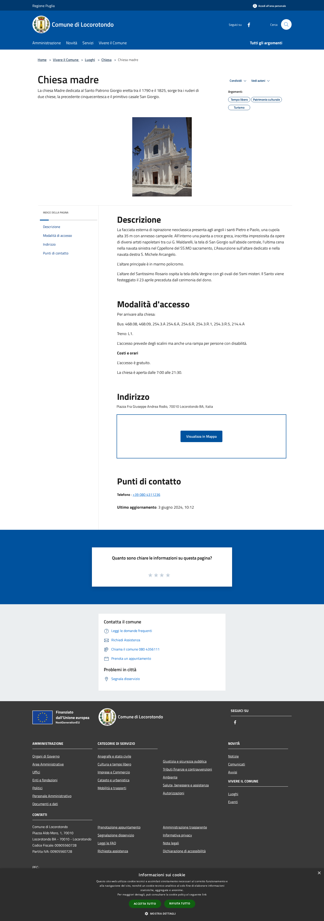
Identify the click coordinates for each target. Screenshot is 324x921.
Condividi (236, 80)
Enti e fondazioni (45, 780)
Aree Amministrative (48, 764)
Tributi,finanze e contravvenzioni (187, 769)
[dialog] (162, 894)
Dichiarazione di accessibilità (184, 851)
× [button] (319, 873)
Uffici (36, 772)
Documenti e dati (45, 803)
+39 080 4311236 (146, 494)
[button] (162, 913)
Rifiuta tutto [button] (179, 903)
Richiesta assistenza (113, 851)
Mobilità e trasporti (112, 788)
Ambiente (170, 777)
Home (42, 59)
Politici (37, 788)
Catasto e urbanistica (113, 780)
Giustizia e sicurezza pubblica (185, 761)
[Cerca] (286, 24)
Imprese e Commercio (114, 772)
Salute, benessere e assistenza (186, 785)
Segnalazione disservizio (116, 835)
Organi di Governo (46, 756)
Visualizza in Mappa (201, 436)
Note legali (171, 843)
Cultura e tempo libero (114, 764)
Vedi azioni (258, 80)
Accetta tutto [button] (145, 904)
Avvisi (232, 772)
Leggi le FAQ (107, 843)
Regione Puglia (43, 5)
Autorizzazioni (173, 793)
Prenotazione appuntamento (119, 827)
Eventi (233, 801)
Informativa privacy (177, 835)
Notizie (233, 756)
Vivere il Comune (66, 59)
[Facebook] (247, 24)
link (204, 894)
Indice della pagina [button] (55, 212)
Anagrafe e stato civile (114, 756)
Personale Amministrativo (51, 796)
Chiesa (106, 59)
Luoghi (90, 59)
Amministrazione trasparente (185, 827)
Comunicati (236, 764)
